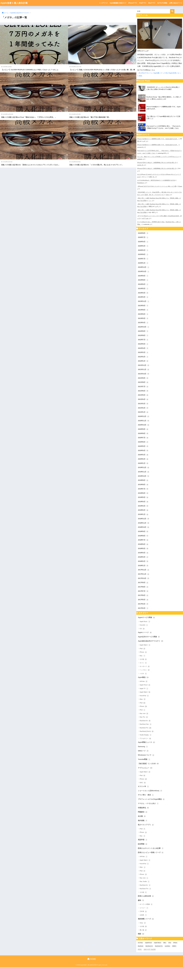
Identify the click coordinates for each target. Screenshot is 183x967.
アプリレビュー (145, 768)
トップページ (103, 3)
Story (143, 923)
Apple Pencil (145, 685)
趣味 (141, 900)
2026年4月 (143, 242)
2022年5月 (143, 344)
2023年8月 (143, 310)
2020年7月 (143, 438)
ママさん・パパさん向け (148, 803)
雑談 (141, 934)
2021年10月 (143, 374)
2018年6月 (143, 544)
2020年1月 (143, 463)
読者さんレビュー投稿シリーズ (150, 852)
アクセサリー (145, 738)
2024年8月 (143, 280)
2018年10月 (143, 527)
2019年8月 (143, 484)
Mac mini (144, 713)
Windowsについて (146, 755)
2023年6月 (143, 314)
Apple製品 (143, 677)
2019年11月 (143, 472)
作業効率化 (143, 808)
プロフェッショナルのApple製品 (151, 799)
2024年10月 (143, 271)
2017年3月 (143, 608)
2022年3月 (143, 352)
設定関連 (142, 844)
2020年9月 (143, 429)
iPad (142, 648)
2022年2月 (143, 357)
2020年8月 (143, 433)
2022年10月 (143, 327)
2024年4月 (143, 293)
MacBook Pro (145, 728)
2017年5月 (143, 600)
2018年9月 (143, 531)
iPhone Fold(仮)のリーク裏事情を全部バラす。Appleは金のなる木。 (157, 139)
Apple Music (145, 621)
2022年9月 (143, 331)
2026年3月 (143, 246)
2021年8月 (143, 382)
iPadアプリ (142, 3)
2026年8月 (143, 233)
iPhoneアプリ (132, 3)
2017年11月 (143, 574)
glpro (167, 194)
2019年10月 (143, 476)
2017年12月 (143, 570)
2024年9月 (143, 276)
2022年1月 (143, 361)
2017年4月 (143, 604)
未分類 (141, 816)
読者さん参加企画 (145, 896)
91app (180, 186)
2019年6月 (143, 493)
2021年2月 (143, 408)
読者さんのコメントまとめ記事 (150, 848)
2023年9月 (143, 306)
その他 (143, 659)
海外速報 (142, 820)
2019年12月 (143, 467)
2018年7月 (143, 540)
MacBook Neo (145, 724)
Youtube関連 (144, 759)
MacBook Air (145, 720)
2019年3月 (143, 506)
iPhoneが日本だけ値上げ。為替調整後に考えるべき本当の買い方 (156, 162)
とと (150, 200)
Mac (142, 655)
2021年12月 (143, 365)
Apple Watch (145, 645)
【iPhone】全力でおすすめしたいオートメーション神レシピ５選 (156, 186)
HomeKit (143, 625)
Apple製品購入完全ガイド (118, 3)
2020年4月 (143, 450)
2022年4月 (143, 348)
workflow (167, 946)
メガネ (143, 673)
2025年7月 (143, 259)
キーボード (144, 666)
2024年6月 (143, 284)
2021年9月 (143, 378)
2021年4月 (143, 399)
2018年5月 (143, 548)
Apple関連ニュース (146, 742)
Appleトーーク (144, 632)
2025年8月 (143, 254)
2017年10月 (143, 578)
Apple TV (144, 688)
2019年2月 (143, 510)
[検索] (172, 11)
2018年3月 (143, 557)
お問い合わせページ (175, 3)
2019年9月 (143, 480)
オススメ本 (143, 786)
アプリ (139, 949)
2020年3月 (143, 455)
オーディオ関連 (146, 904)
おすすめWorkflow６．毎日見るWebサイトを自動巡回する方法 (156, 180)
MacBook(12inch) (146, 731)
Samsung (142, 746)
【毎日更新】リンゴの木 (148, 764)
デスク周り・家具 (145, 795)
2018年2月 (143, 561)
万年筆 (143, 911)
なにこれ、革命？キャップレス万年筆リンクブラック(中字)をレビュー (158, 156)
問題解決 (142, 812)
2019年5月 (143, 497)
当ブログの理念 (162, 3)
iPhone (143, 652)
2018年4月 (143, 553)
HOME (92, 959)
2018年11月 (143, 523)
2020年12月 (143, 416)
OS (142, 628)
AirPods (143, 681)
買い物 (143, 930)
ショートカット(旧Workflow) (150, 791)
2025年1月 (143, 263)
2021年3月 (143, 404)
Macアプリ (151, 3)
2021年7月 (143, 386)
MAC (142, 782)
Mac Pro (144, 717)
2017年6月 (143, 595)
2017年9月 (143, 582)
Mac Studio (144, 881)
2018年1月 (143, 565)
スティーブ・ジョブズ (149, 949)
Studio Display (145, 735)
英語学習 (142, 840)
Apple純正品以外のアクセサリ (150, 641)
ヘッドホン (144, 670)
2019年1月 (143, 514)
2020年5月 (143, 446)
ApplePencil (148, 942)
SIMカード (143, 751)
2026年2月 (143, 250)
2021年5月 (143, 395)
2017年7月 (143, 591)
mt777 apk (145, 218)
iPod (142, 710)
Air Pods (140, 942)
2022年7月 (143, 340)
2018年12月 (143, 519)
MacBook (140, 946)
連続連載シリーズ (146, 919)
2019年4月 (143, 502)
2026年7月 (143, 237)
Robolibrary (140, 183)
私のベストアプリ (145, 825)
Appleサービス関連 (146, 617)
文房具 (143, 915)
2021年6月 (143, 391)
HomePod (144, 695)
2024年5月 (143, 288)
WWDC (174, 946)
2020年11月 (143, 421)
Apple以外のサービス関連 (148, 637)
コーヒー (144, 908)
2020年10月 (143, 425)
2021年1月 (143, 412)
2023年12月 (143, 301)
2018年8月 (143, 536)
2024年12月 (143, 267)
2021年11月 (143, 369)
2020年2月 (143, 459)
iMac (142, 699)
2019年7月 (143, 489)
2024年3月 (143, 297)
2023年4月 (143, 322)
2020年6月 (143, 442)
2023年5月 (143, 318)
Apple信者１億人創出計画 (14, 3)
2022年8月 (143, 335)
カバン (143, 663)
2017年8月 (143, 587)
